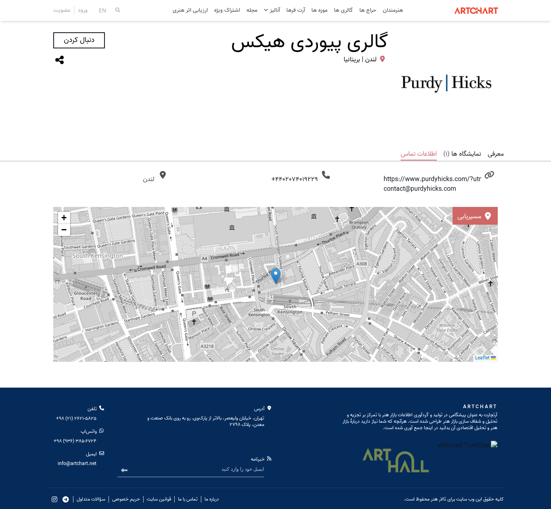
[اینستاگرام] (54, 499)
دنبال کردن (79, 40)
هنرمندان (393, 10)
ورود (83, 10)
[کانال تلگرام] (66, 499)
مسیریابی (470, 216)
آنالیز (274, 10)
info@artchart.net (77, 463)
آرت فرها (295, 10)
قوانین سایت (159, 499)
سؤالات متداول (91, 499)
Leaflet (483, 358)
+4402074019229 (294, 179)
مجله (251, 10)
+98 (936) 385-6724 (75, 441)
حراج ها (367, 10)
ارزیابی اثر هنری (190, 10)
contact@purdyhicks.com (420, 189)
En (102, 10)
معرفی (496, 154)
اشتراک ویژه (227, 10)
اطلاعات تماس (419, 154)
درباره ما (212, 499)
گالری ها (343, 10)
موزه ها (319, 10)
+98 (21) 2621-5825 (76, 418)
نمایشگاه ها (462, 154)
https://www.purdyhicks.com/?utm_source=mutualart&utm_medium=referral (433, 179)
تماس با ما (188, 499)
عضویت (62, 10)
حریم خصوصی (126, 499)
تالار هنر (438, 499)
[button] (64, 218)
